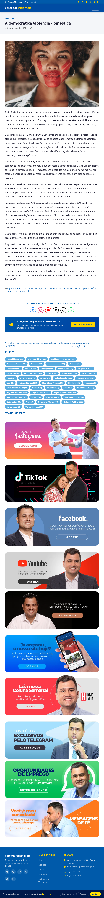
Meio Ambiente (65, 288)
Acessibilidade (15, 359)
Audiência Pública (16, 364)
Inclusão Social (51, 288)
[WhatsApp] (71, 310)
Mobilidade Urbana (52, 383)
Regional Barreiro (17, 392)
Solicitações (14, 402)
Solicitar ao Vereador (43, 880)
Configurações (68, 894)
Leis (10, 383)
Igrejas (45, 378)
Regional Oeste (40, 392)
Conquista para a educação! (80, 344)
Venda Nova (13, 407)
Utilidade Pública (73, 402)
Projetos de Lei (85, 387)
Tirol (29, 402)
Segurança (10, 291)
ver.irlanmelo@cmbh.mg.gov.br (81, 866)
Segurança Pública (24, 291)
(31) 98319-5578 (74, 875)
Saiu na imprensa (82, 288)
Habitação (38, 288)
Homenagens (27, 378)
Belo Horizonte (56, 364)
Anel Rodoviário (37, 359)
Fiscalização (27, 288)
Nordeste (74, 383)
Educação (47, 368)
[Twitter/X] (56, 310)
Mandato (42, 874)
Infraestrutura (85, 378)
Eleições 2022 (65, 368)
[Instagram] (41, 310)
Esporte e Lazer (14, 288)
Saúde (93, 288)
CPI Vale (30, 368)
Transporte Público (48, 402)
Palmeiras (53, 387)
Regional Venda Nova (65, 392)
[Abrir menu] (95, 8)
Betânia (75, 364)
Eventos (52, 373)
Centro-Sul (13, 368)
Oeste (37, 387)
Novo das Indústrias (17, 387)
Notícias (9, 18)
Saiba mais (46, 894)
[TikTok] (63, 310)
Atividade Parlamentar (63, 359)
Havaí (11, 378)
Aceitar (95, 894)
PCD (68, 387)
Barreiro (36, 364)
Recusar (83, 894)
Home (41, 860)
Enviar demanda (82, 324)
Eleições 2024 (85, 368)
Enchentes (13, 373)
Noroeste (90, 383)
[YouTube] (48, 310)
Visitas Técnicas (34, 407)
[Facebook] (33, 310)
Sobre (41, 869)
